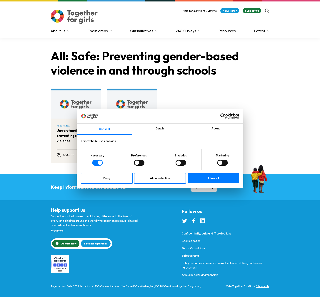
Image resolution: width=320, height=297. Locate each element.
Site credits (262, 286)
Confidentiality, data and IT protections (206, 233)
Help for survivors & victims (200, 11)
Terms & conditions (193, 248)
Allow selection (160, 178)
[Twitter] (185, 221)
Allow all (213, 178)
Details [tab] (160, 128)
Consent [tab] (104, 129)
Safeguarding (190, 255)
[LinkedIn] (202, 221)
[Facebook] (193, 221)
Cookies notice (191, 241)
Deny (106, 178)
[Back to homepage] (74, 17)
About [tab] (215, 128)
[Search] (267, 11)
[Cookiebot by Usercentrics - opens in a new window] (223, 116)
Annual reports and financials (200, 275)
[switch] (139, 163)
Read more (57, 230)
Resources (227, 30)
